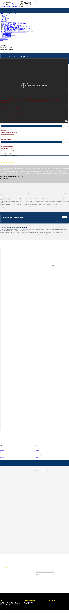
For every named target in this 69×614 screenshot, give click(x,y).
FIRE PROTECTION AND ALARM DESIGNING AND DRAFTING (14, 23)
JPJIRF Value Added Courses (7, 37)
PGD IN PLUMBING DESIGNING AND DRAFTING (12, 26)
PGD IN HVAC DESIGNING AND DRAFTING (10, 27)
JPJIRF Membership (6, 40)
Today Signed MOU (4, 150)
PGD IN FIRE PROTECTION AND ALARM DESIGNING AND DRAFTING (16, 28)
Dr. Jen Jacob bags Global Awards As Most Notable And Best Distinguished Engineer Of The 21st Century (17, 134)
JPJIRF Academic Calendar (6, 34)
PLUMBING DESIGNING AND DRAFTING (10, 25)
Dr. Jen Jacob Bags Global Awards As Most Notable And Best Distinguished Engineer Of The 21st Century (17, 129)
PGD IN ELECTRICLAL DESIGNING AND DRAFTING (12, 29)
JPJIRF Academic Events (6, 35)
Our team (3, 18)
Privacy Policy (4, 19)
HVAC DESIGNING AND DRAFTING (9, 24)
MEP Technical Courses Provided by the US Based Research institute (11, 95)
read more (2, 450)
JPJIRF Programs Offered (6, 33)
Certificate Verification (6, 41)
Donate (53, 265)
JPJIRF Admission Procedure (7, 32)
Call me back (39, 576)
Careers (3, 17)
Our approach (4, 15)
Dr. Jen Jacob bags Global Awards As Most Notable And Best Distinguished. (12, 136)
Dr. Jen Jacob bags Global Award (6, 127)
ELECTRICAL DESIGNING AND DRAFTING (10, 22)
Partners (3, 16)
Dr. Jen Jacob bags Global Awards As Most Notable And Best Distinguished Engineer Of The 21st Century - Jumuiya (18, 132)
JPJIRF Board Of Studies (6, 36)
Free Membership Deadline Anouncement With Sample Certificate (11, 152)
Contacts (4, 42)
